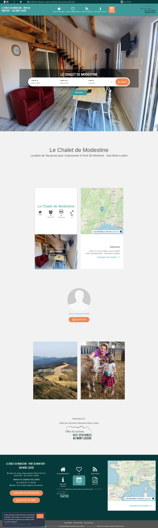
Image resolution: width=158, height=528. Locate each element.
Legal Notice (68, 523)
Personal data (78, 523)
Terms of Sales (88, 523)
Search (123, 82)
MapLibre (116, 232)
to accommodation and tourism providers (71, 526)
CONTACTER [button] (80, 319)
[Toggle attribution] (120, 231)
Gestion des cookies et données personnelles (17, 524)
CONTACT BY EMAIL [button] (27, 500)
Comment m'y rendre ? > (108, 257)
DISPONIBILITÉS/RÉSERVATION (26, 493)
